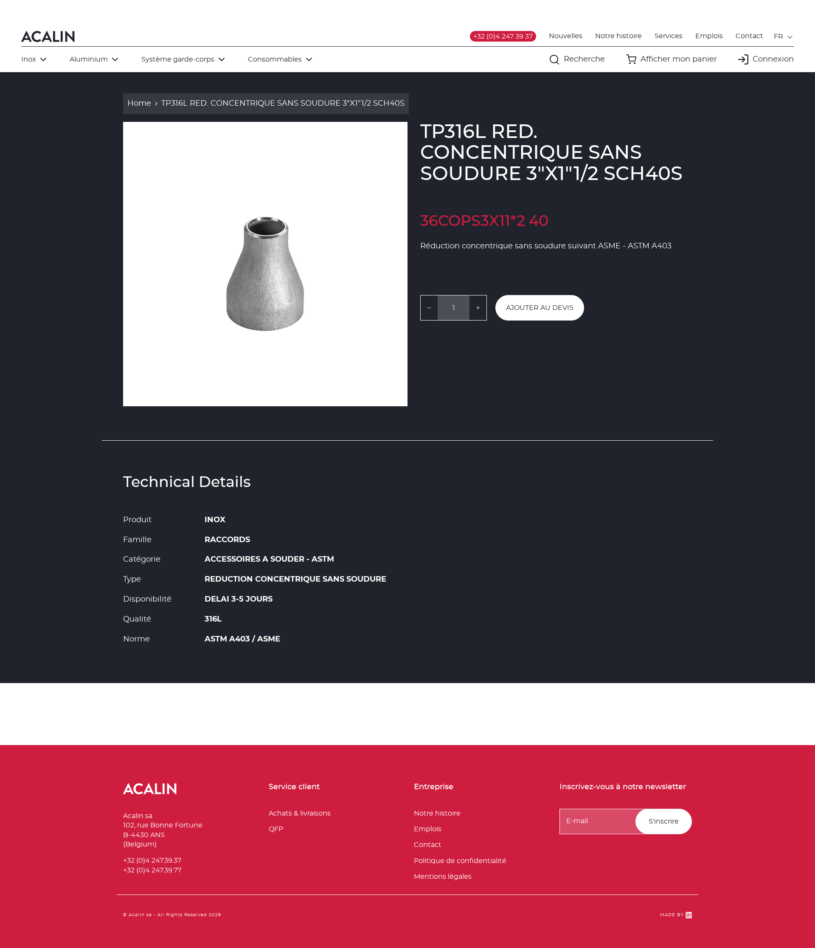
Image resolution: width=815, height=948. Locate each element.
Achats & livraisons (300, 813)
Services (669, 36)
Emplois (709, 36)
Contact (749, 36)
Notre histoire (618, 36)
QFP (276, 829)
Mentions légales (443, 876)
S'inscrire (664, 821)
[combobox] (784, 36)
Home (139, 103)
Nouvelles (565, 36)
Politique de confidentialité (460, 861)
